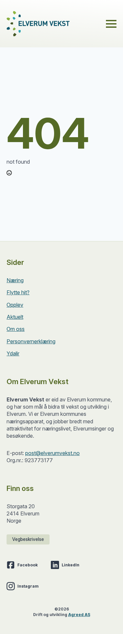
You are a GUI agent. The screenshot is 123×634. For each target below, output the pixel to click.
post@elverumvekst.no (52, 453)
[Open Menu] (111, 24)
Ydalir (13, 353)
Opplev (15, 304)
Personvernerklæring (31, 341)
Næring (15, 280)
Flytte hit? (18, 292)
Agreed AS (79, 614)
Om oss (16, 329)
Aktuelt (15, 317)
